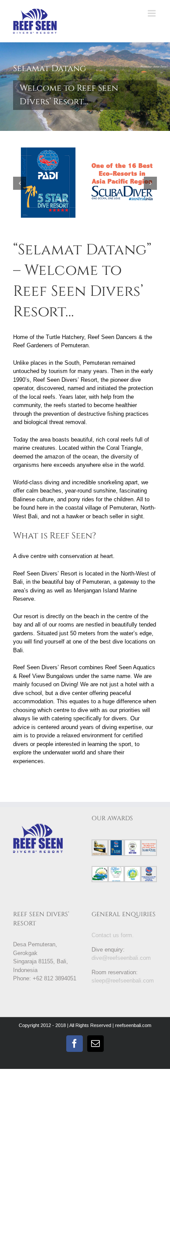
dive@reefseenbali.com (121, 958)
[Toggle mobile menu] (152, 13)
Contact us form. (113, 935)
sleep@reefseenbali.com (123, 980)
